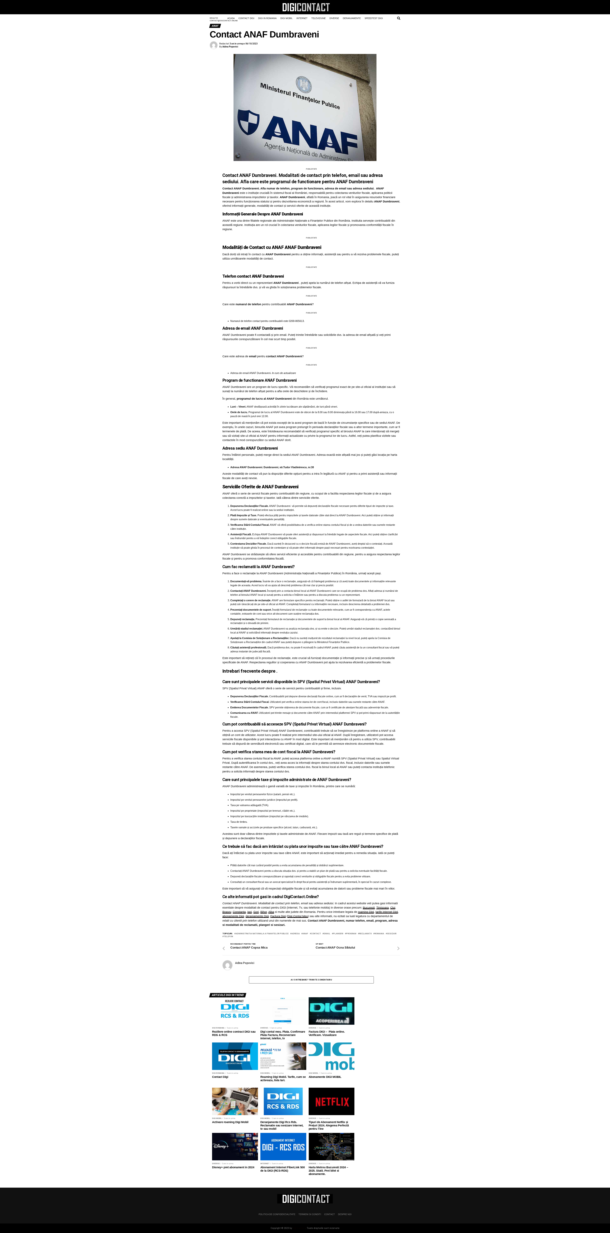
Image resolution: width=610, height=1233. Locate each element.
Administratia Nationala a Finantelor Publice (262, 934)
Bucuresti (369, 907)
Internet (302, 18)
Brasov (226, 911)
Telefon (228, 937)
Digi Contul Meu (298, 916)
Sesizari (391, 934)
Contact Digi (246, 18)
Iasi (249, 911)
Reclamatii (365, 934)
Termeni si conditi (309, 1214)
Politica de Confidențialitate (277, 1214)
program (351, 934)
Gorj (256, 911)
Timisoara (382, 907)
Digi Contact (299, 1228)
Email (327, 934)
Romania (379, 934)
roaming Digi (366, 911)
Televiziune (318, 18)
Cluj (392, 907)
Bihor (263, 911)
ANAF (305, 934)
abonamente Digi (233, 916)
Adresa (295, 934)
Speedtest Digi (374, 18)
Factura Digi (278, 916)
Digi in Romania (267, 18)
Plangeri (338, 934)
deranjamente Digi (257, 916)
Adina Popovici (230, 46)
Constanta (239, 911)
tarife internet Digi (387, 911)
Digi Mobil (286, 18)
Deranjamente (352, 18)
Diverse (334, 18)
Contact (316, 934)
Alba (271, 911)
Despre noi (345, 1214)
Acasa (231, 18)
